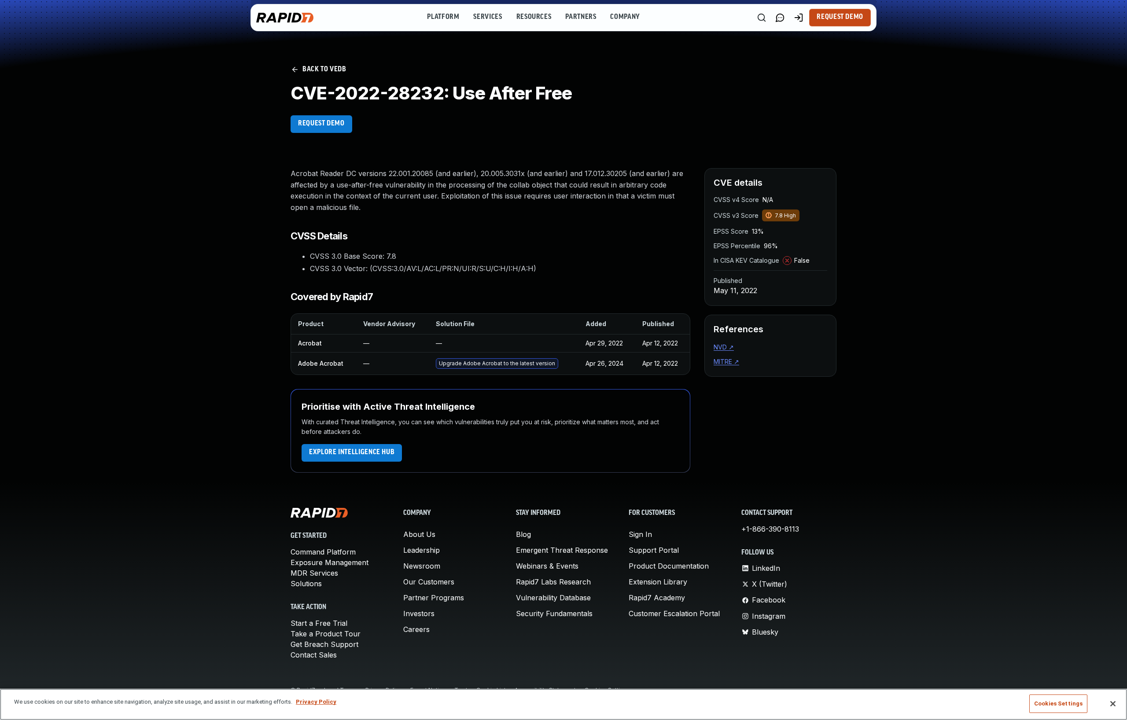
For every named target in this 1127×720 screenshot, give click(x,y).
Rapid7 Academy (657, 597)
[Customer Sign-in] (799, 18)
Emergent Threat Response (562, 550)
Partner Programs (433, 597)
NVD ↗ (724, 347)
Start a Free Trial (319, 623)
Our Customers (428, 581)
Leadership (421, 550)
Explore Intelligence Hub (351, 452)
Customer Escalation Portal (674, 613)
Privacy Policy (316, 701)
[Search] (762, 18)
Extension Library (658, 581)
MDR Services (314, 573)
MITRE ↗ (726, 361)
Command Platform (323, 551)
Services (487, 17)
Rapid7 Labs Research (553, 581)
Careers (416, 629)
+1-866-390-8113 (770, 529)
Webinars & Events (547, 566)
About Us (419, 534)
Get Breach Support (324, 644)
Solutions (306, 583)
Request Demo (840, 17)
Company (625, 17)
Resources (534, 17)
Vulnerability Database (553, 597)
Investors (419, 613)
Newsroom (421, 566)
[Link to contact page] (780, 18)
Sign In (640, 534)
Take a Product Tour (326, 633)
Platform (443, 17)
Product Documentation (669, 566)
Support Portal (654, 550)
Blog (523, 534)
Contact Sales (314, 654)
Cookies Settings (1058, 703)
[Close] (1113, 703)
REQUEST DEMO (321, 123)
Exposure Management (329, 562)
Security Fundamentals (554, 613)
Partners (580, 17)
